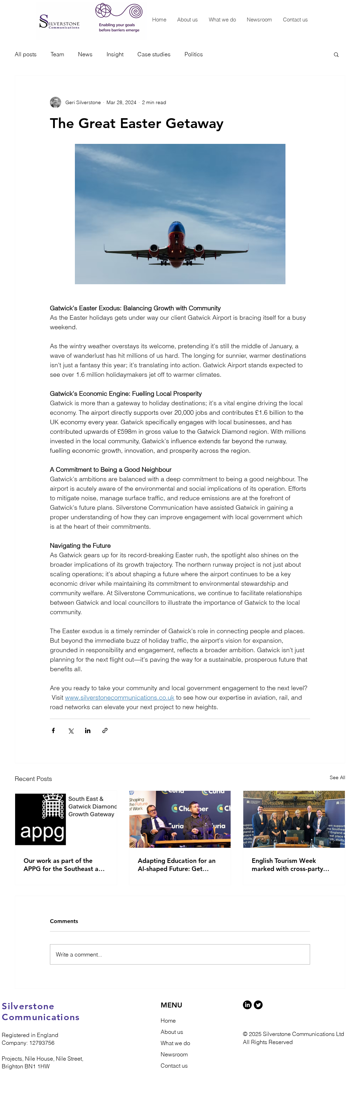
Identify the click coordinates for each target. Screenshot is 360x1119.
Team (57, 54)
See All (337, 777)
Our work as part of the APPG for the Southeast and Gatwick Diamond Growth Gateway (65, 865)
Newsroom (174, 1054)
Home (168, 1020)
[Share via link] (105, 730)
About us (172, 1031)
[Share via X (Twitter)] (70, 730)
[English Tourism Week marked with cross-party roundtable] (294, 819)
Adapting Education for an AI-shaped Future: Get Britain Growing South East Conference (178, 865)
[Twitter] (258, 1004)
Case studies (154, 54)
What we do (175, 1043)
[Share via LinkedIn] (87, 730)
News (85, 54)
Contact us (174, 1065)
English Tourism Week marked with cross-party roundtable (287, 865)
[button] (336, 54)
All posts (26, 54)
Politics (194, 54)
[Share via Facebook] (53, 730)
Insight (115, 54)
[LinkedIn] (247, 1004)
